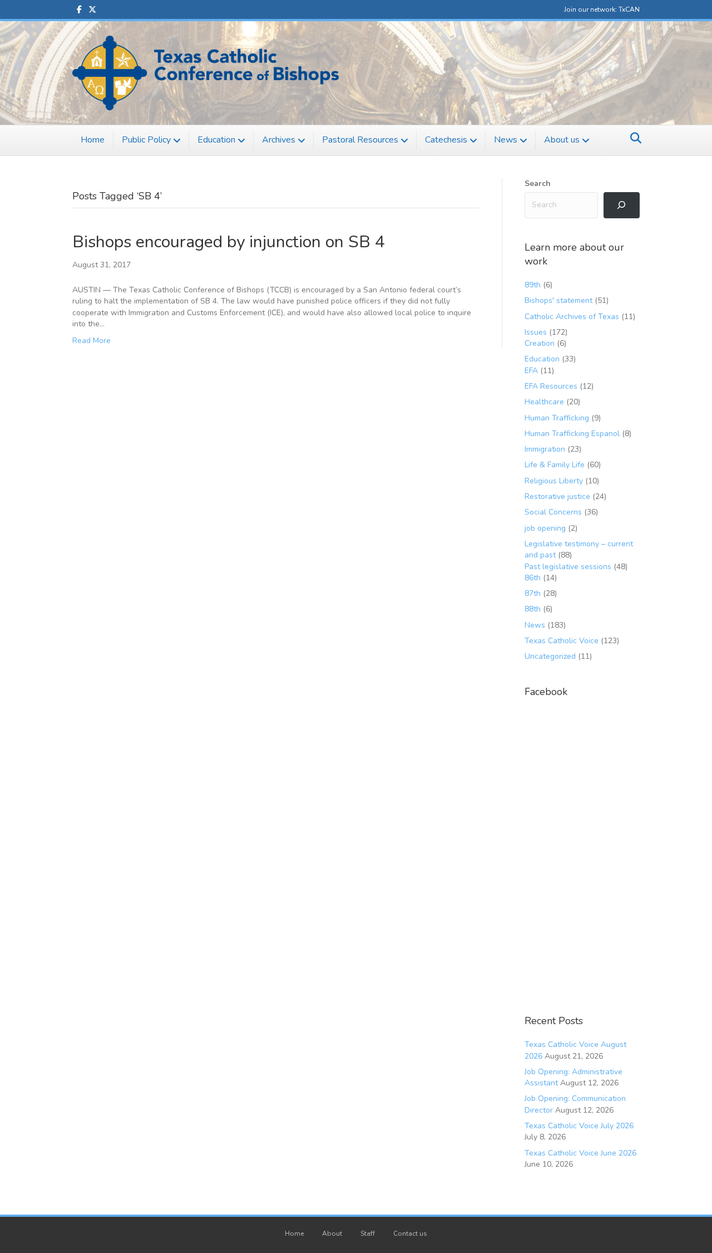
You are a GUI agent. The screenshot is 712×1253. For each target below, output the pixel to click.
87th (533, 593)
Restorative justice (557, 496)
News (505, 140)
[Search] (633, 138)
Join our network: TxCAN (602, 9)
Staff (367, 1233)
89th (533, 285)
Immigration (545, 449)
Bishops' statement (558, 300)
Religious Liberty (554, 481)
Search (538, 183)
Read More (91, 340)
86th (533, 577)
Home (93, 140)
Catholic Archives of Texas (572, 316)
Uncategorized (550, 656)
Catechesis (446, 140)
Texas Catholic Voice (562, 640)
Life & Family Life (555, 464)
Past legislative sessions (568, 566)
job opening (545, 528)
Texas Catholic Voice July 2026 (579, 1125)
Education (216, 140)
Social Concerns (553, 512)
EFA (531, 370)
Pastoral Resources (360, 140)
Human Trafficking (557, 418)
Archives (278, 140)
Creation (540, 343)
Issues (536, 332)
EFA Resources (551, 386)
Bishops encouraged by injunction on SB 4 (228, 242)
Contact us (410, 1233)
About (332, 1233)
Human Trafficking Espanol (572, 433)
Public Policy (146, 140)
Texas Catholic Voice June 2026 (580, 1153)
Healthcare (544, 402)
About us (562, 140)
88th (533, 609)
